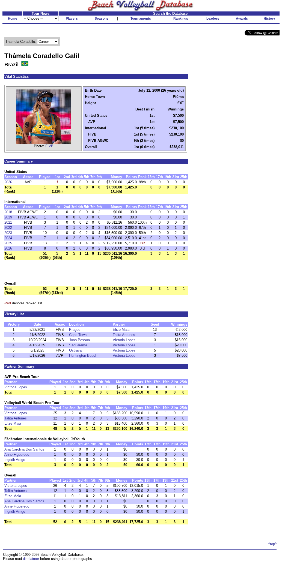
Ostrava (75, 350)
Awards (242, 18)
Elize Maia (121, 330)
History (269, 18)
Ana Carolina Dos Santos (24, 449)
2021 (8, 222)
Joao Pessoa (79, 340)
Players (72, 18)
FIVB (49, 146)
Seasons (101, 18)
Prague (74, 330)
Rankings (180, 18)
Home (12, 18)
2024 (8, 238)
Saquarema (78, 345)
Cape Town (78, 335)
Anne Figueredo (16, 454)
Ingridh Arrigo (14, 460)
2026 (8, 182)
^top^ (272, 544)
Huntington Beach (83, 355)
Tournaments (140, 18)
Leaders (212, 18)
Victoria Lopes (124, 340)
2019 (8, 217)
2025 (8, 243)
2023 (8, 233)
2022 (8, 228)
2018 (8, 212)
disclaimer (31, 559)
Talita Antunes (124, 335)
